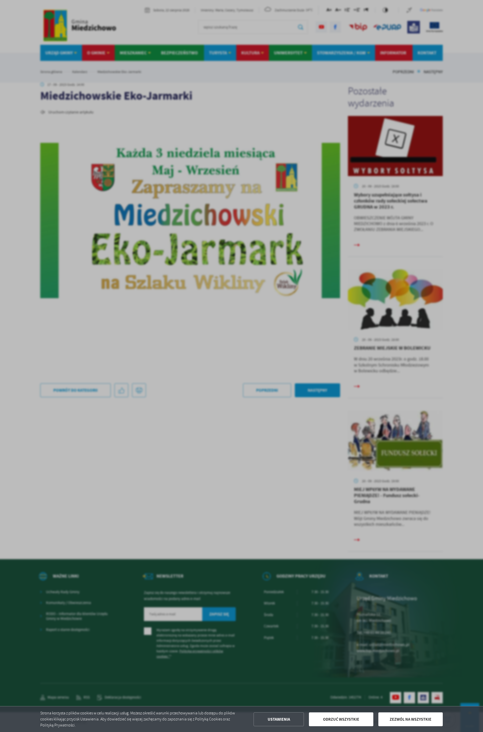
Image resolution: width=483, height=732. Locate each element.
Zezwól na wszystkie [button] (410, 719)
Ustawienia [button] (279, 719)
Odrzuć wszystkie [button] (341, 719)
